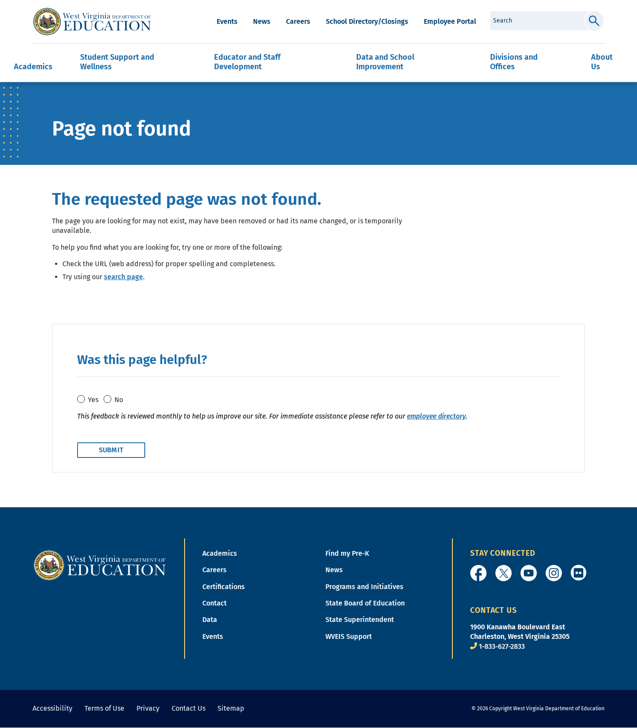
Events (227, 21)
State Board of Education (365, 603)
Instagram (554, 573)
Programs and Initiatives (364, 587)
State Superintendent (359, 619)
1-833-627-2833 (502, 646)
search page (123, 277)
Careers (298, 21)
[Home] (99, 564)
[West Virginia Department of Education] (92, 21)
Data (209, 619)
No (118, 400)
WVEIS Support (348, 636)
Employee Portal (450, 21)
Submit (594, 21)
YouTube (528, 573)
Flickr (578, 572)
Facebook (478, 573)
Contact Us (188, 708)
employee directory (436, 416)
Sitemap (231, 708)
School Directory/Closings (367, 21)
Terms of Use (104, 708)
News (261, 21)
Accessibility (52, 708)
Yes (93, 400)
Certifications (223, 587)
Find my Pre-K (347, 553)
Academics (219, 553)
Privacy (147, 708)
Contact (214, 603)
